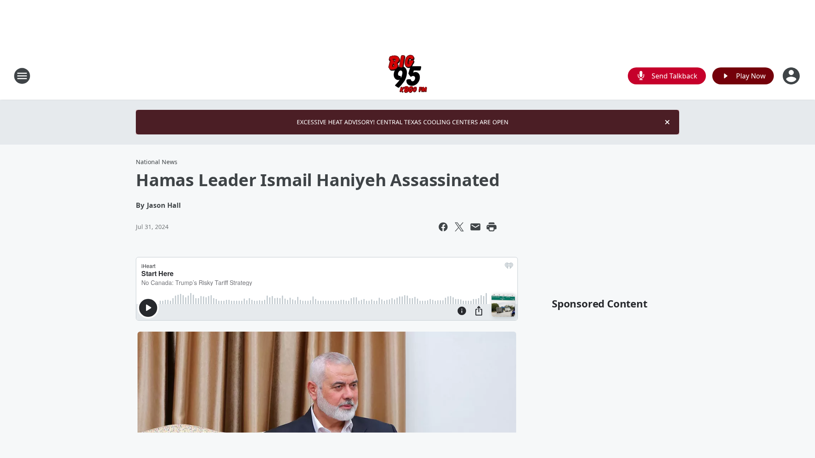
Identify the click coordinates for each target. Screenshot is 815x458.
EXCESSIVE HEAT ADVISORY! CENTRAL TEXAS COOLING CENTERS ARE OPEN (403, 122)
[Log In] (792, 75)
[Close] (667, 122)
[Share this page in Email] (475, 227)
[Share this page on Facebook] (443, 227)
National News (156, 162)
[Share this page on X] (459, 227)
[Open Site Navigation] (22, 75)
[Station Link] (407, 75)
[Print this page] (491, 227)
